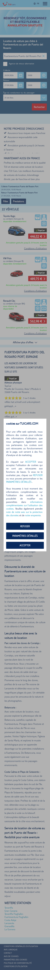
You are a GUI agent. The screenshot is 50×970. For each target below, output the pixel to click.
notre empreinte (33, 515)
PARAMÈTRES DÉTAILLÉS (25, 535)
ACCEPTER (25, 545)
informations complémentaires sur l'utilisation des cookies (24, 505)
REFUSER (25, 526)
